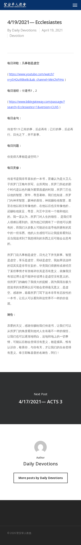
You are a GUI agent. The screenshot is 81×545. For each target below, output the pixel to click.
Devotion (17, 35)
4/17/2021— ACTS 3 (40, 398)
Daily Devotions (24, 30)
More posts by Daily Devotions (40, 478)
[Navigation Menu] (75, 5)
